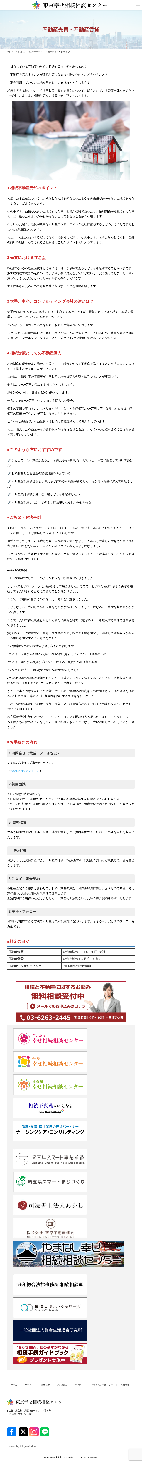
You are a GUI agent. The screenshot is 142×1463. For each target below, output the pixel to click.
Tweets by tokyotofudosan (22, 1446)
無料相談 (125, 1384)
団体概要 (45, 1384)
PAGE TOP (135, 1415)
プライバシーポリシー (102, 1384)
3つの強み (62, 1384)
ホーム (14, 1384)
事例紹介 (79, 1384)
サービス (29, 1384)
